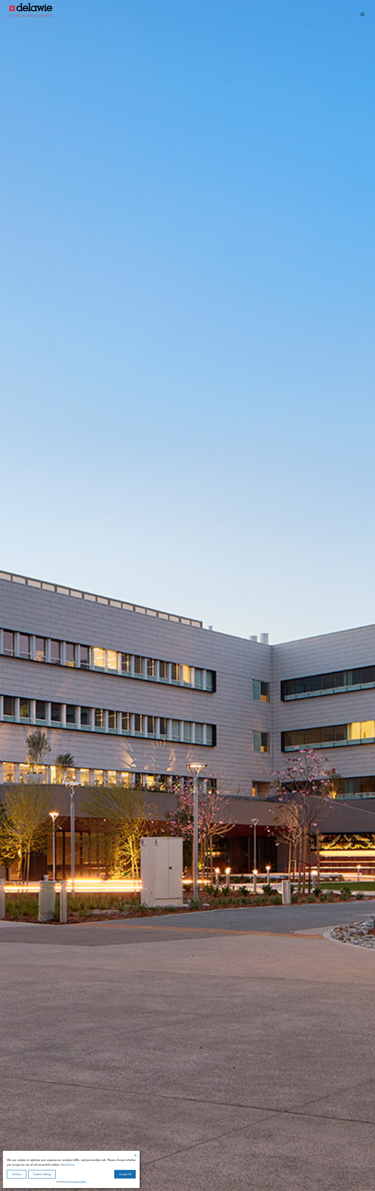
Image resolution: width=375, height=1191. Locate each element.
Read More (68, 1165)
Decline (16, 1174)
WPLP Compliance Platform (76, 1181)
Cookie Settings (42, 1174)
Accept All (125, 1174)
